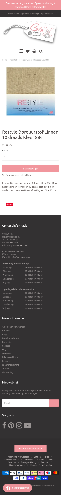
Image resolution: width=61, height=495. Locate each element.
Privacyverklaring (10, 357)
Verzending (7, 372)
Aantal (5, 150)
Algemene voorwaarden (13, 326)
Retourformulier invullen (30, 448)
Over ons (6, 353)
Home (4, 60)
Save (10, 204)
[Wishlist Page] (28, 51)
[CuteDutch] (30, 33)
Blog (4, 334)
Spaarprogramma (10, 364)
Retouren (6, 360)
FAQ (4, 349)
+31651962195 (20, 245)
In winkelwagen (30, 168)
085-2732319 (12, 242)
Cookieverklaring (10, 338)
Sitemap (6, 368)
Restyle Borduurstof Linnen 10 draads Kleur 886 (29, 60)
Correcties (7, 341)
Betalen (6, 330)
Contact (6, 345)
